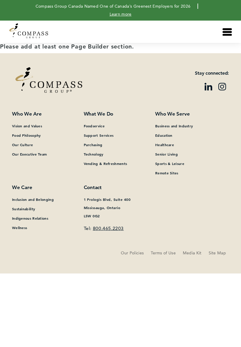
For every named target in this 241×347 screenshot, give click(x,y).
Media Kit (192, 253)
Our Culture (22, 144)
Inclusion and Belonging (33, 199)
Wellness (19, 227)
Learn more (121, 14)
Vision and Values (27, 126)
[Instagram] (222, 87)
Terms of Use (163, 253)
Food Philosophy (26, 135)
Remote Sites (166, 173)
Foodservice (94, 126)
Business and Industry (174, 126)
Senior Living (166, 154)
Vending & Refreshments (105, 163)
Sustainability (23, 208)
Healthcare (164, 144)
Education (164, 135)
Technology (93, 154)
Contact (93, 187)
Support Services (99, 135)
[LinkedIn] (208, 87)
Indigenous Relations (30, 218)
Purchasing (93, 144)
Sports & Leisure (169, 163)
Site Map (217, 253)
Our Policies (132, 253)
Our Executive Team (29, 154)
